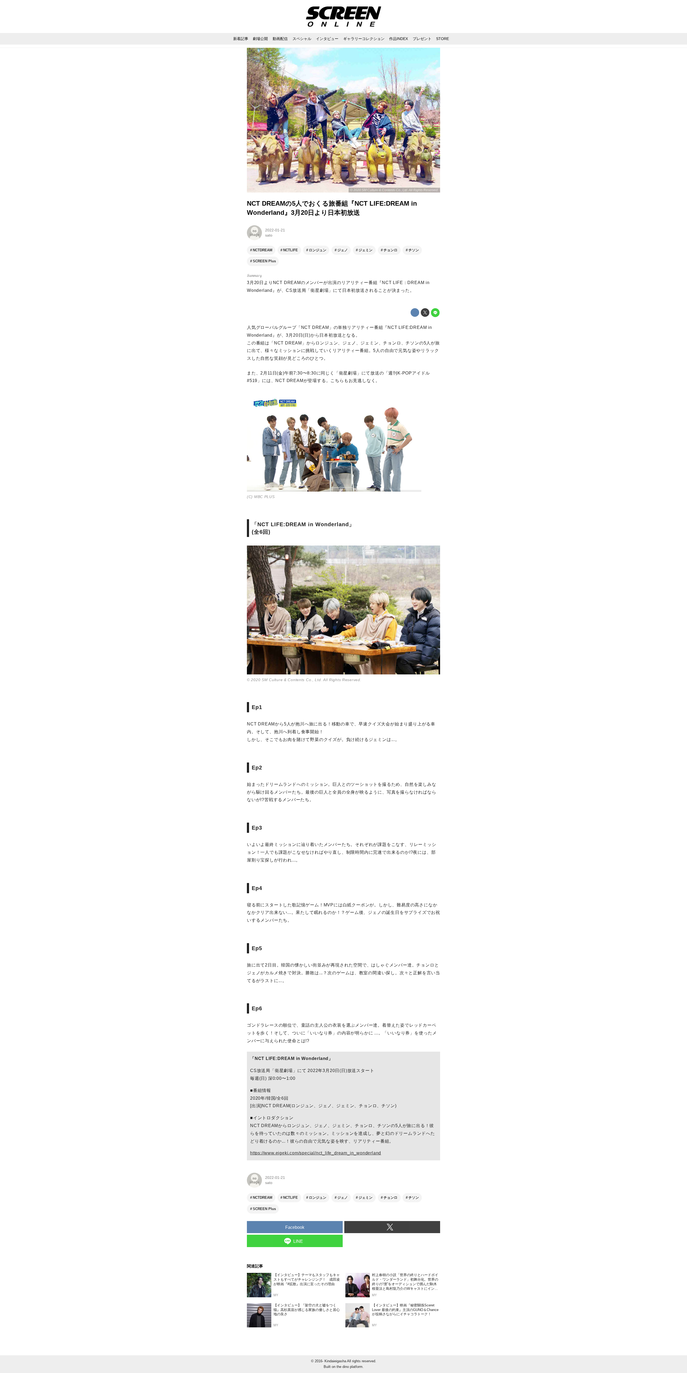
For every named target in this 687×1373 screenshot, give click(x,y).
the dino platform (350, 1367)
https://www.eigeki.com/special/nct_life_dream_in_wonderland (315, 1153)
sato (268, 235)
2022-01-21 (275, 230)
